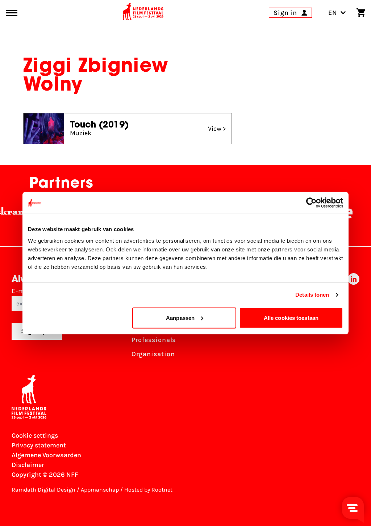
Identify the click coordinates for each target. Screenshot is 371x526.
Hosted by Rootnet (148, 489)
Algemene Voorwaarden (46, 455)
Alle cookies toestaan (291, 317)
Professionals (154, 340)
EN (332, 13)
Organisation (153, 354)
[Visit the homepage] (143, 12)
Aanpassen (180, 317)
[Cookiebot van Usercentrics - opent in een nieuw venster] (311, 202)
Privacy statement (39, 445)
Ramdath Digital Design (43, 489)
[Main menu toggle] (11, 13)
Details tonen (312, 295)
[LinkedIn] (353, 318)
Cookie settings (35, 435)
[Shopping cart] (361, 12)
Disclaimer (28, 465)
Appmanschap (100, 489)
